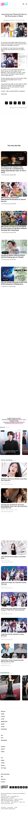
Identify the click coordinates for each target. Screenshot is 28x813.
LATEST (3, 716)
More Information (5, 774)
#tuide (2, 585)
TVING (2, 763)
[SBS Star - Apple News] (21, 787)
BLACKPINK (4, 740)
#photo (8, 482)
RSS (2, 776)
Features (3, 746)
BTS (2, 737)
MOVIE (2, 724)
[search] (23, 4)
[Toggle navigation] (26, 4)
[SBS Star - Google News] (26, 787)
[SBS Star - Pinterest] (18, 787)
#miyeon (2, 482)
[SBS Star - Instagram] (11, 787)
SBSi (19, 419)
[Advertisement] (14, 131)
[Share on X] (19, 102)
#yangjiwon (3, 509)
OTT (2, 757)
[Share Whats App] (10, 102)
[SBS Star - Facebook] (13, 787)
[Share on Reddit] (23, 102)
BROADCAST (4, 721)
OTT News (3, 768)
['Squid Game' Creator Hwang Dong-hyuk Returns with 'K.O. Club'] (14, 651)
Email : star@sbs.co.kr (15, 796)
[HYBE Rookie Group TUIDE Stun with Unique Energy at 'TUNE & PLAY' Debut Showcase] (14, 599)
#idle (6, 482)
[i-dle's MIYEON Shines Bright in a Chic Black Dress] (14, 547)
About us (3, 779)
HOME (2, 714)
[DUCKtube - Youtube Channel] (24, 787)
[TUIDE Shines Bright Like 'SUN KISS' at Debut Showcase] (14, 573)
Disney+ (3, 765)
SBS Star (3, 711)
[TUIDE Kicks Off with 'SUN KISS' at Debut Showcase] (14, 625)
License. (15, 807)
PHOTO (3, 749)
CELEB (2, 726)
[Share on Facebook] (15, 102)
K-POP (2, 719)
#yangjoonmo (11, 509)
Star (2, 735)
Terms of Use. (3, 807)
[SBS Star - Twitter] (16, 787)
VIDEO (2, 751)
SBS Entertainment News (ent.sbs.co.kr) (15, 423)
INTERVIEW (4, 729)
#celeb (16, 509)
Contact (3, 781)
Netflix (2, 760)
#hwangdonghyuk (4, 663)
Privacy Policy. (10, 807)
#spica (7, 509)
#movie (9, 663)
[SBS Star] (4, 786)
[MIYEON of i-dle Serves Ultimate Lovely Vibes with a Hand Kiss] (14, 469)
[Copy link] (6, 102)
